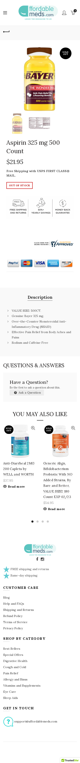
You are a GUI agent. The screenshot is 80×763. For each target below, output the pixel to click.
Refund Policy (12, 616)
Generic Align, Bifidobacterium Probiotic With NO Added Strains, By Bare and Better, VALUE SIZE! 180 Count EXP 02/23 (58, 480)
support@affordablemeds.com (35, 721)
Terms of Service (15, 622)
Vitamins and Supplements (22, 685)
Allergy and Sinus (15, 679)
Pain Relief (10, 673)
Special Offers (13, 655)
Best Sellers (11, 649)
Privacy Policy (13, 628)
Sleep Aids (10, 698)
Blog (6, 597)
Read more (16, 486)
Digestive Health (15, 661)
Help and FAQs (13, 604)
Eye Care (9, 692)
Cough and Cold (14, 667)
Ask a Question (29, 392)
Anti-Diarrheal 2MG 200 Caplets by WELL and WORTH (18, 469)
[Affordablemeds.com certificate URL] (53, 243)
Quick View (33, 428)
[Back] (6, 31)
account (64, 13)
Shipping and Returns (18, 610)
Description (40, 297)
